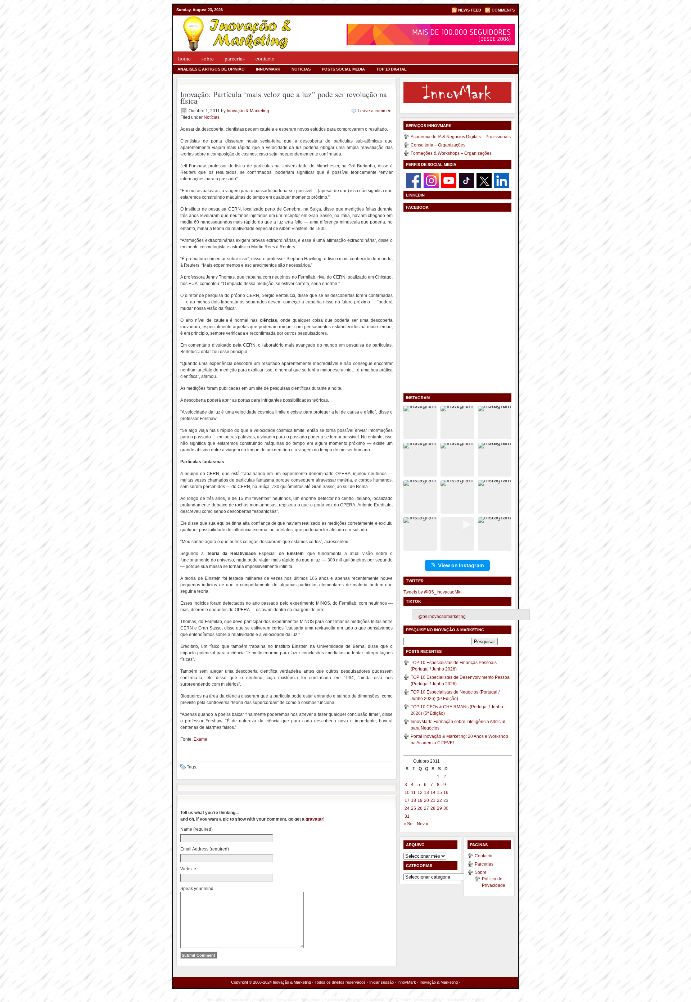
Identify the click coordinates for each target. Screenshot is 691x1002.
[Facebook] (413, 180)
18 (413, 800)
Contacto (265, 58)
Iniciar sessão (381, 982)
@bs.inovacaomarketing (442, 616)
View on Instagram (461, 565)
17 (407, 800)
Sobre (208, 58)
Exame (200, 739)
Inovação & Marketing (248, 110)
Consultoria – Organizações (438, 145)
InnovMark (268, 69)
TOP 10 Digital (391, 69)
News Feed (469, 10)
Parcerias (235, 58)
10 (407, 792)
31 (407, 816)
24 (407, 808)
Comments (503, 10)
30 (445, 808)
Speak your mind (196, 888)
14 (432, 792)
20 (426, 800)
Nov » (422, 823)
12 (420, 792)
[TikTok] (466, 180)
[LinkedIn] (501, 180)
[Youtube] (449, 180)
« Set (408, 823)
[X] (484, 180)
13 (426, 792)
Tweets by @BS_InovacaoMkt (432, 592)
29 (439, 808)
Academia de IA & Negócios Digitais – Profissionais (461, 136)
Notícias (301, 69)
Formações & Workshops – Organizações (451, 153)
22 (439, 800)
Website (188, 868)
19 (420, 800)
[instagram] (431, 180)
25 (413, 808)
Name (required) (196, 829)
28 (432, 808)
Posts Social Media (343, 69)
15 (439, 792)
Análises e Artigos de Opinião (211, 69)
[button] (420, 422)
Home (184, 58)
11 (413, 792)
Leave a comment (375, 110)
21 (432, 800)
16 (445, 792)
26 (420, 808)
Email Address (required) (204, 849)
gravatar (314, 819)
